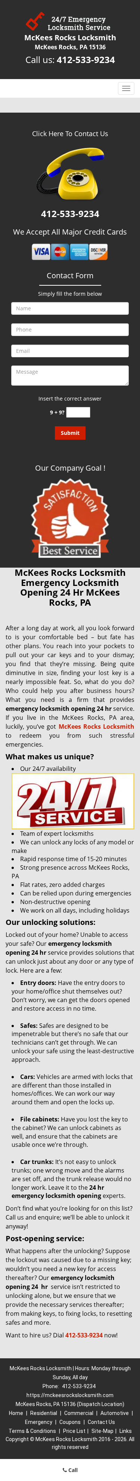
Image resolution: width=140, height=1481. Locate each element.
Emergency (38, 1422)
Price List (74, 1431)
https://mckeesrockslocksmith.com (70, 1395)
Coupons (70, 1422)
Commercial (78, 1413)
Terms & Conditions (32, 1431)
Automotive (114, 1413)
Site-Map (102, 1431)
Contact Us (101, 1422)
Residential (43, 1413)
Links (125, 1431)
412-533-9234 (86, 59)
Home (16, 1413)
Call (72, 1470)
